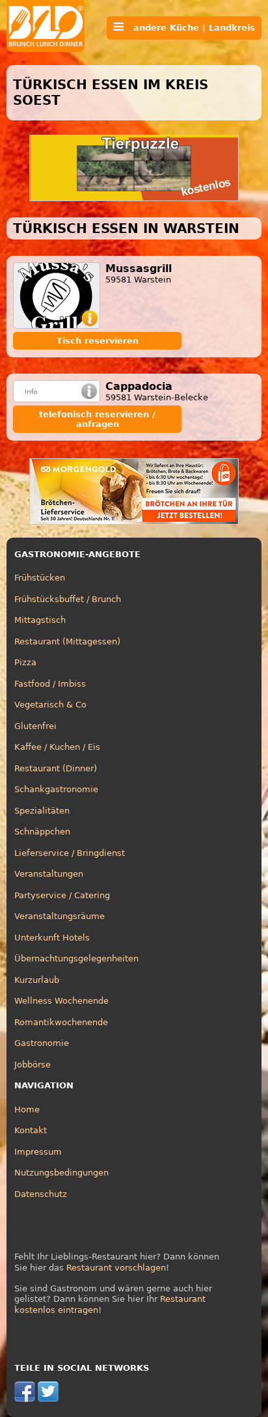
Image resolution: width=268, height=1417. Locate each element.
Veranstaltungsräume (59, 916)
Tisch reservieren (98, 341)
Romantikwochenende (61, 1022)
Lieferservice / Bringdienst (69, 853)
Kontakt (30, 1130)
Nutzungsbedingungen (61, 1172)
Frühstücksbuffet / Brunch (67, 599)
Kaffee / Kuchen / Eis (57, 747)
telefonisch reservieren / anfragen (97, 419)
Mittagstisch (40, 620)
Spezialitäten (42, 811)
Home (27, 1109)
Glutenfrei (35, 726)
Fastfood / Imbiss (50, 684)
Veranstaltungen (48, 874)
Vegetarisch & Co (50, 704)
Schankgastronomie (56, 789)
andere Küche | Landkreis (189, 28)
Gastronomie (41, 1043)
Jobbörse (32, 1064)
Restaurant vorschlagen (116, 1268)
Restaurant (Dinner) (55, 768)
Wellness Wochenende (61, 1001)
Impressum (38, 1152)
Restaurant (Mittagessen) (67, 641)
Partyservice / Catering (62, 895)
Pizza (25, 662)
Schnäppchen (42, 831)
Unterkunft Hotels (52, 937)
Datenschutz (40, 1194)
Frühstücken (39, 578)
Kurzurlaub (36, 980)
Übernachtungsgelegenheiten (76, 958)
